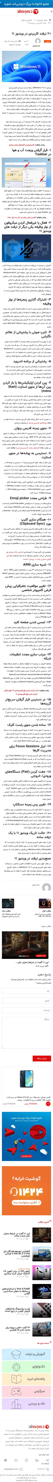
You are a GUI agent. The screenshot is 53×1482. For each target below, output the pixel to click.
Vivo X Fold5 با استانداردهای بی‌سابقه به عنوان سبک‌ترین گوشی (16, 1291)
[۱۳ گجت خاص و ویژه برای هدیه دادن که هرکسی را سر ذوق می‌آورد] (41, 1329)
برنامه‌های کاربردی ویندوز (38, 422)
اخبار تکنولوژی (44, 956)
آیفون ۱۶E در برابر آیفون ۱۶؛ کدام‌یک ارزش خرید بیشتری (16, 1272)
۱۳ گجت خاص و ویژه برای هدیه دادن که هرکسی (18, 1329)
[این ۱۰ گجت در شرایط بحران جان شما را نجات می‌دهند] (41, 1235)
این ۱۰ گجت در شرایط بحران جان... (34, 962)
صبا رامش (36, 45)
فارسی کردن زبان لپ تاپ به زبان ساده (21, 217)
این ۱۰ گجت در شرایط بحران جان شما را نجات (17, 1235)
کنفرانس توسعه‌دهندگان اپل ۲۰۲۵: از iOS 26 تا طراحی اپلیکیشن (16, 1254)
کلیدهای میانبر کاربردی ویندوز (29, 447)
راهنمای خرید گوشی (24, 1269)
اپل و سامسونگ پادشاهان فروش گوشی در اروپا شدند (17, 1310)
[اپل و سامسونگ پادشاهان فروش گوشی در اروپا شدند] (41, 1310)
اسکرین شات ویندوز (16, 552)
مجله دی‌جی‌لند (41, 20)
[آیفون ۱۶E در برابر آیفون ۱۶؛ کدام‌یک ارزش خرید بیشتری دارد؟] (41, 1272)
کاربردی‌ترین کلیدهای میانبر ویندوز (21, 144)
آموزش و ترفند (26, 20)
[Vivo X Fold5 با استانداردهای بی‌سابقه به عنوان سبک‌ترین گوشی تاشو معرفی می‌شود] (41, 1291)
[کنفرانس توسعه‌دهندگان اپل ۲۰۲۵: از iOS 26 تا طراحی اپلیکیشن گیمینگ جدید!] (41, 1253)
